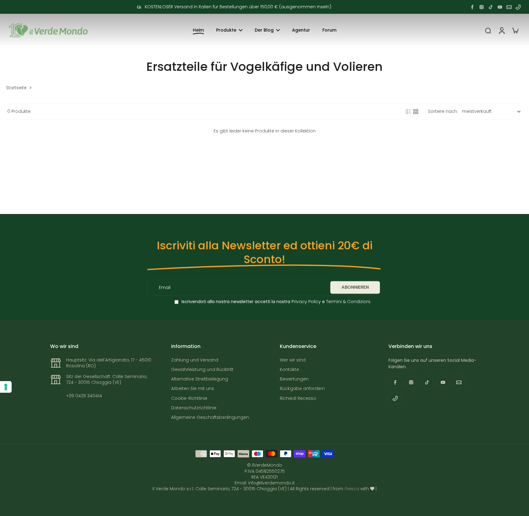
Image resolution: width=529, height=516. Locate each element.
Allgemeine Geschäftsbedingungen (210, 417)
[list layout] (408, 111)
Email (165, 287)
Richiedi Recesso (298, 398)
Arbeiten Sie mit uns (192, 389)
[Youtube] (500, 7)
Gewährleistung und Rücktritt (202, 370)
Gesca (351, 489)
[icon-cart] (515, 30)
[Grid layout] (415, 111)
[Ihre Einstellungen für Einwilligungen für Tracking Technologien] (6, 387)
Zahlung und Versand (194, 360)
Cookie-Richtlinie (189, 398)
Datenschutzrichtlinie (193, 408)
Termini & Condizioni (348, 302)
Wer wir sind (293, 360)
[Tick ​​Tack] (490, 7)
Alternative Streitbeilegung (199, 379)
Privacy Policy (305, 302)
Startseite (16, 88)
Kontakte (289, 370)
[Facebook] (472, 7)
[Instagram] (481, 7)
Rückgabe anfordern (302, 389)
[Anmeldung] (501, 30)
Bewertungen (294, 379)
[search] (488, 30)
